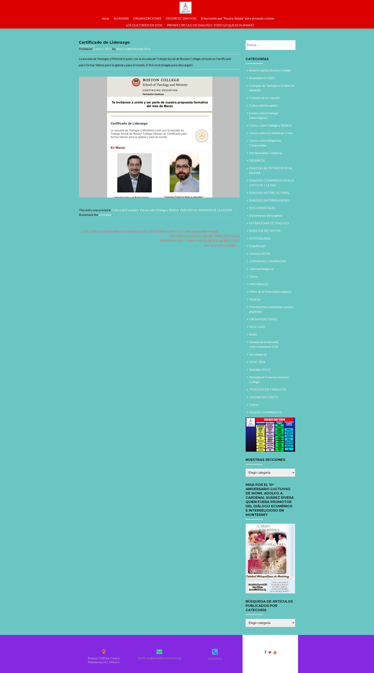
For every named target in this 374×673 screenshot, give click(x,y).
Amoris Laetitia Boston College (270, 70)
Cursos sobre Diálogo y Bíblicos (159, 210)
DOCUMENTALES (262, 208)
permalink (105, 214)
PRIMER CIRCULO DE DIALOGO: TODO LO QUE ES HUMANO (210, 25)
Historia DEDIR (259, 253)
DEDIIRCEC (257, 160)
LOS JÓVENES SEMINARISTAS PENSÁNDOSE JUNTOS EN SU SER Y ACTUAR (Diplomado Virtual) (148, 231)
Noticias (255, 299)
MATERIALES (258, 284)
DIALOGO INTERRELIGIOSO (269, 200)
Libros (253, 276)
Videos (253, 404)
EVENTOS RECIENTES (264, 230)
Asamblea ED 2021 (262, 78)
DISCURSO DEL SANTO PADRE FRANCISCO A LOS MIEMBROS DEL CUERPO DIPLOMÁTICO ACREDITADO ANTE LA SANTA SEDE (200, 240)
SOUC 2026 (257, 362)
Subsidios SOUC (260, 369)
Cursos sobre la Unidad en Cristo (271, 133)
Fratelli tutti (257, 246)
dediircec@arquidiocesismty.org (159, 658)
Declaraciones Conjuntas (265, 153)
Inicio (105, 18)
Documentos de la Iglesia (265, 215)
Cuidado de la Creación (264, 98)
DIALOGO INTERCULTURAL (269, 192)
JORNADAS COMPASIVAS (267, 261)
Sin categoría (257, 354)
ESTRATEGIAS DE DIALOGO (269, 223)
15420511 (215, 658)
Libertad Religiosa (261, 269)
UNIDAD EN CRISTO (263, 397)
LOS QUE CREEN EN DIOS (144, 25)
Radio (253, 334)
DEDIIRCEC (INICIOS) (181, 18)
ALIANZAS (121, 18)
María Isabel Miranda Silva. (133, 49)
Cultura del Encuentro (125, 210)
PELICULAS (257, 326)
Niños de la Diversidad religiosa (270, 291)
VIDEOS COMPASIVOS (265, 412)
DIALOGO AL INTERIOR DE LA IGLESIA (206, 210)
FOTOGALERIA (260, 238)
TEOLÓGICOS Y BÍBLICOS (267, 389)
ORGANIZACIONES (147, 18)
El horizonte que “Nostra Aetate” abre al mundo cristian (237, 18)
